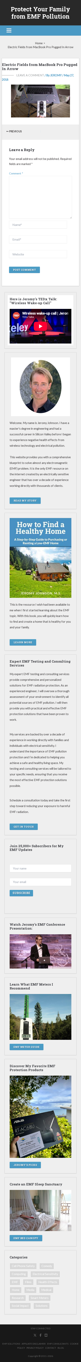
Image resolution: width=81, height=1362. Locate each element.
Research (18, 1298)
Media (30, 1290)
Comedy (46, 1266)
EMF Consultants (57, 1343)
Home (15, 1290)
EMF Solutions (11, 1343)
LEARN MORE (23, 642)
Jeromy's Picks (25, 1164)
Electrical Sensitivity (45, 1274)
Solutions (42, 1305)
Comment (16, 173)
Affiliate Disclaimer (34, 1343)
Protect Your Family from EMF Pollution (40, 12)
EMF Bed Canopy (26, 1238)
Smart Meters (40, 1298)
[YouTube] (46, 1335)
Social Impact (20, 1305)
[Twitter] (35, 1335)
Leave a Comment (30, 75)
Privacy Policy (35, 1347)
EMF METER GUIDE (27, 1046)
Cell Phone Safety (23, 1266)
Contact (50, 1347)
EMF (15, 1282)
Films (28, 1282)
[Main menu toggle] (9, 30)
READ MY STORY (25, 500)
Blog (61, 1347)
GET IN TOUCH (24, 826)
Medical (46, 1290)
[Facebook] (40, 1335)
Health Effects (47, 1282)
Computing (19, 1274)
